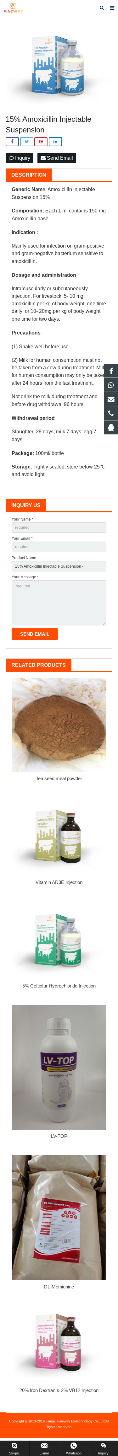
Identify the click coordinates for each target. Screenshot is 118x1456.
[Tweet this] (26, 141)
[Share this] (12, 141)
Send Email (59, 158)
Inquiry (22, 158)
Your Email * (22, 538)
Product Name (24, 558)
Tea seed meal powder (59, 778)
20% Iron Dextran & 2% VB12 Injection (59, 1390)
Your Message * (25, 577)
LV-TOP (59, 1136)
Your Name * (22, 519)
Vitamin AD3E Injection (59, 882)
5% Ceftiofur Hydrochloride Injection (59, 985)
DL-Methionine (59, 1286)
